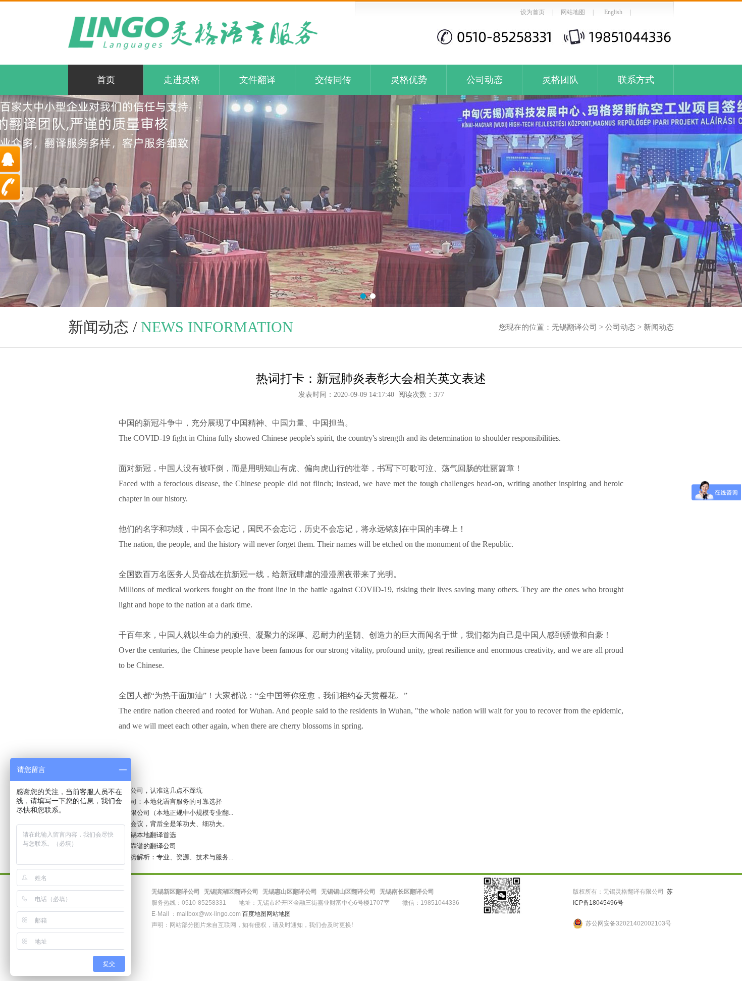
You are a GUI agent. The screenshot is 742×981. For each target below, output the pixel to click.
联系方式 (636, 80)
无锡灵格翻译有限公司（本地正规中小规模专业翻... (150, 812)
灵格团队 (560, 80)
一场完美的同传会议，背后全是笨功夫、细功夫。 (148, 824)
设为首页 (532, 12)
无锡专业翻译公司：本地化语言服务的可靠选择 (145, 801)
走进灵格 (182, 80)
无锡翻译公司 (574, 327)
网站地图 (573, 12)
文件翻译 (257, 80)
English (613, 12)
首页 (106, 80)
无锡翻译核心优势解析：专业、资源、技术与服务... (150, 857)
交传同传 (333, 80)
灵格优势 (409, 80)
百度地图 (254, 913)
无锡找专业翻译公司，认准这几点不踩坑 (135, 790)
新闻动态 (659, 327)
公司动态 (484, 80)
